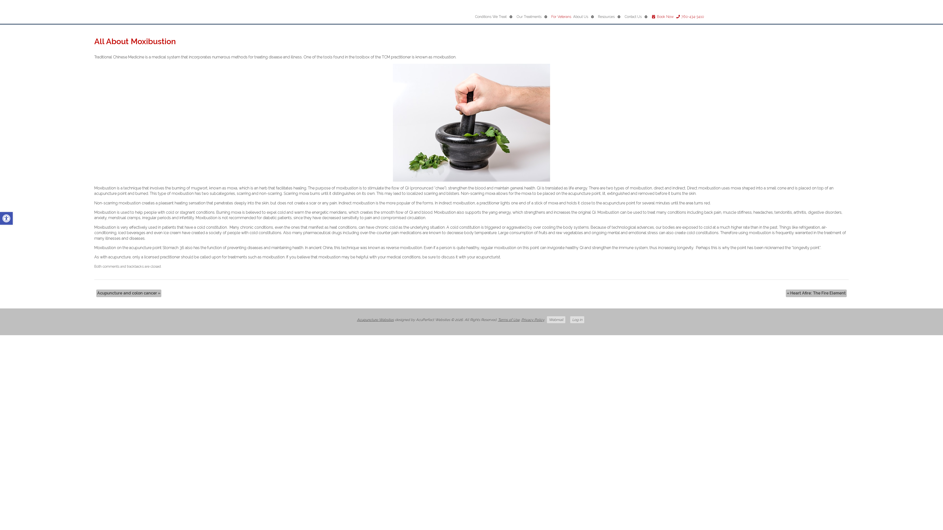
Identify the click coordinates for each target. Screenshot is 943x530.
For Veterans (561, 16)
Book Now (665, 16)
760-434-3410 (692, 16)
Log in (577, 320)
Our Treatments (528, 16)
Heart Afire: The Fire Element (816, 293)
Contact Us (633, 16)
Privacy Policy (532, 320)
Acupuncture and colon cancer (128, 293)
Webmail (556, 320)
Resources (606, 16)
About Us (580, 16)
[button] (6, 218)
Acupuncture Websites (375, 320)
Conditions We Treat (491, 16)
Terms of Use (509, 320)
